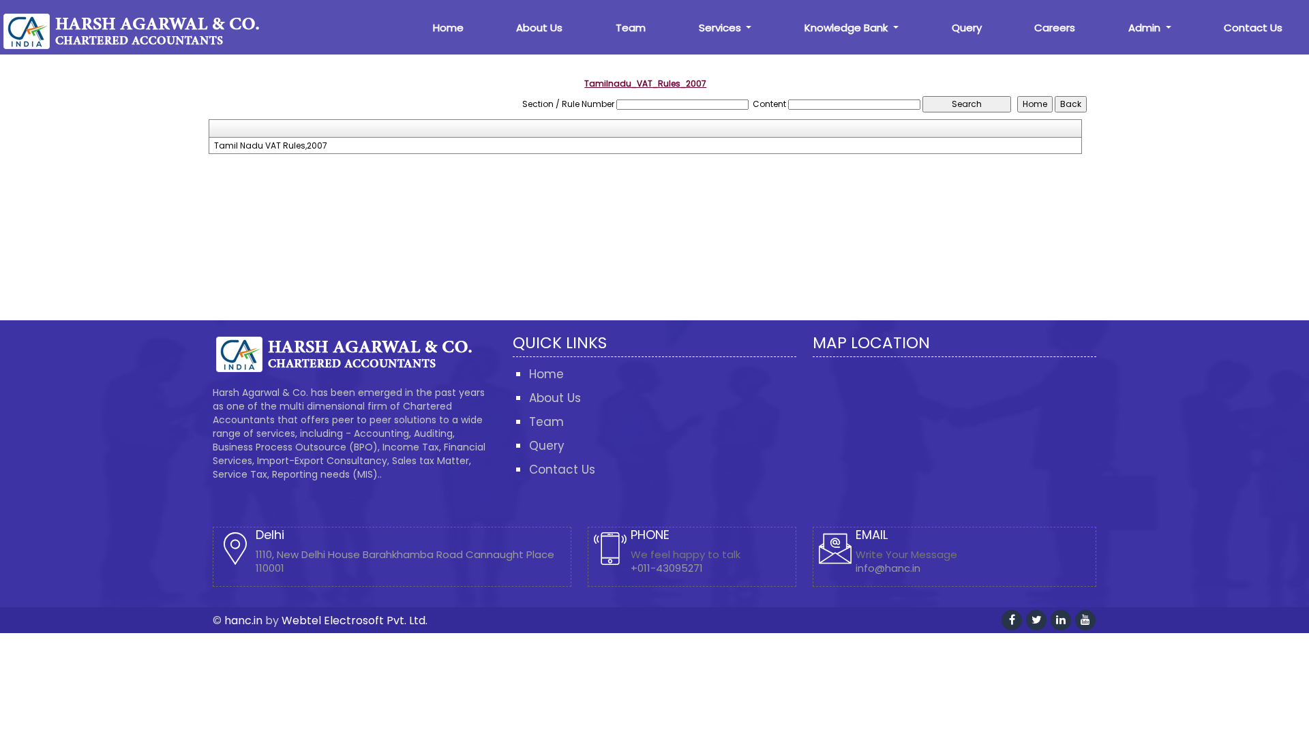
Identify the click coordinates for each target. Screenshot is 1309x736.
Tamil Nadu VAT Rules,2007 (270, 145)
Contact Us (1253, 27)
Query (967, 27)
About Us (539, 27)
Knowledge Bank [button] (847, 27)
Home (448, 27)
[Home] (140, 30)
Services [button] (721, 27)
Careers (1054, 27)
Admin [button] (1145, 27)
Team (631, 27)
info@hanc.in (888, 568)
